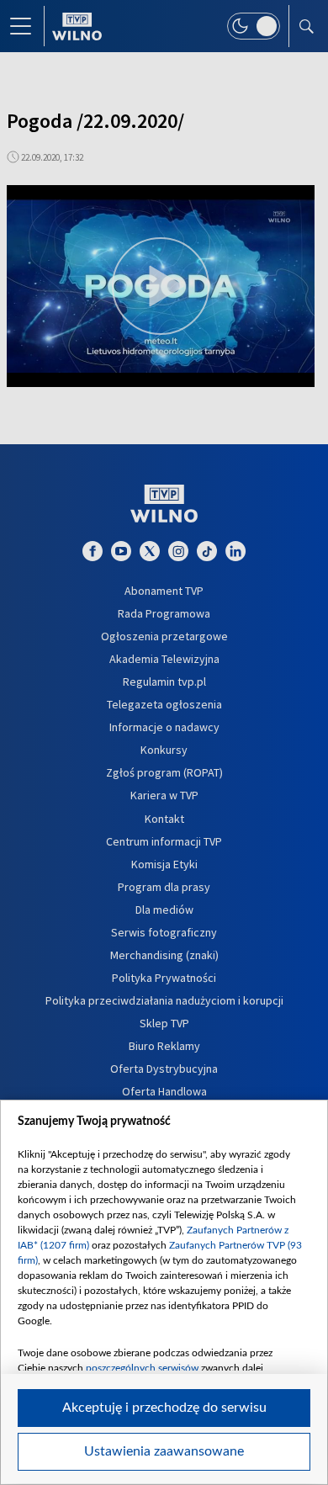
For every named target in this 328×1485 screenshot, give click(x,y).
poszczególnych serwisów (142, 1368)
